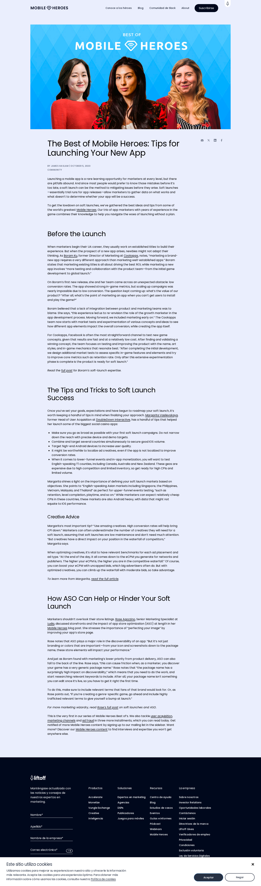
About (185, 8)
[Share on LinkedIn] (215, 140)
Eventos (155, 813)
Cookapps (131, 256)
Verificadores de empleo (194, 834)
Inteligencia (95, 818)
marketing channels (61, 720)
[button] (253, 864)
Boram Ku (70, 256)
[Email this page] (202, 140)
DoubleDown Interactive (113, 420)
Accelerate (95, 797)
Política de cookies (103, 879)
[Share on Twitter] (209, 140)
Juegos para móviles (131, 818)
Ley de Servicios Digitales (194, 856)
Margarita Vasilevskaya (161, 415)
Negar (240, 877)
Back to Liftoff (228, 3)
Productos (95, 788)
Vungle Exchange (99, 808)
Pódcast (155, 824)
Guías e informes (161, 818)
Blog (140, 8)
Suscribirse (206, 8)
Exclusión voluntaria (191, 850)
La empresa (187, 788)
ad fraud (88, 720)
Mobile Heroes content (92, 729)
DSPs (120, 808)
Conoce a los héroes (118, 8)
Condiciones (187, 845)
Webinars (156, 829)
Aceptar (208, 877)
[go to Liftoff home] (49, 8)
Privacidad (185, 840)
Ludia (50, 624)
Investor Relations (190, 802)
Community (54, 169)
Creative (93, 813)
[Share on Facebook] (222, 140)
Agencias (123, 802)
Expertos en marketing (132, 797)
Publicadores (126, 813)
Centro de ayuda (160, 797)
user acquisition (161, 716)
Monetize (94, 802)
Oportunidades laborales (195, 808)
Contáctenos (187, 813)
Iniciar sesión (187, 818)
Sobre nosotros (189, 797)
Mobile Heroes (86, 210)
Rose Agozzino (125, 619)
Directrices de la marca (193, 824)
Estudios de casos (161, 808)
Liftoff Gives (186, 829)
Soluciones (125, 788)
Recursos (156, 788)
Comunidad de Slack (162, 8)
